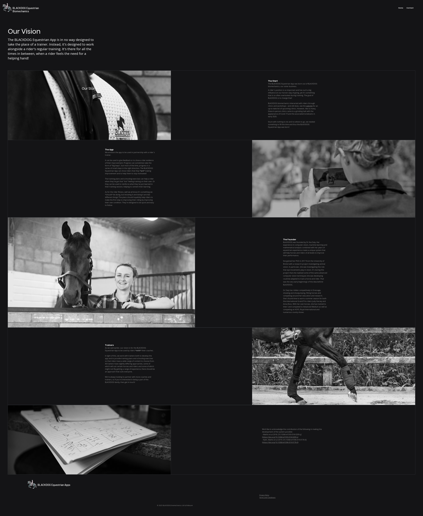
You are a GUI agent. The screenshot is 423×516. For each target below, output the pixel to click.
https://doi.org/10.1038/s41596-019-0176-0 (280, 442)
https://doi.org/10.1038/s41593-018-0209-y (280, 437)
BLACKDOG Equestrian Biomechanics (26, 9)
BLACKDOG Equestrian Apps (54, 484)
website (309, 106)
